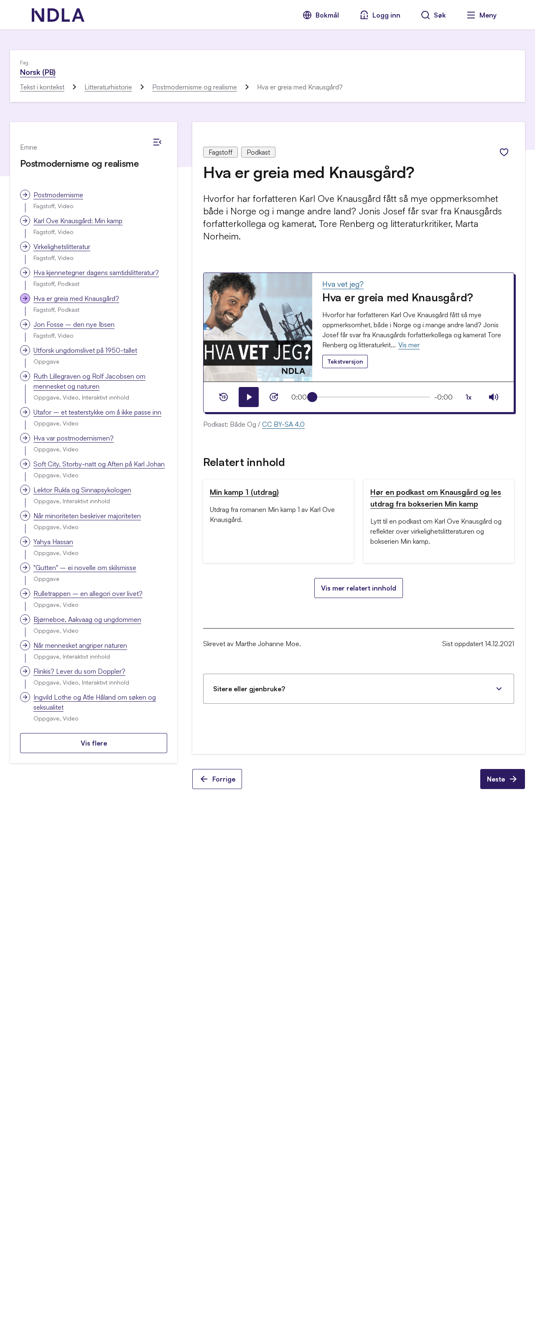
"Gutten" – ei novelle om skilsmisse (84, 567)
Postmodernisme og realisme (194, 87)
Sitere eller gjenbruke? (249, 689)
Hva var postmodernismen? (73, 438)
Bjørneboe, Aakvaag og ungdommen (87, 619)
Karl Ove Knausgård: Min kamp (77, 220)
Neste (496, 779)
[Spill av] (249, 397)
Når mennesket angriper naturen (80, 645)
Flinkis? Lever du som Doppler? (79, 671)
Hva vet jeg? (343, 283)
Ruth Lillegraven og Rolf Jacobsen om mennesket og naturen (89, 381)
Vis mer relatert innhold (358, 588)
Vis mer (409, 345)
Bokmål (327, 15)
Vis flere (94, 743)
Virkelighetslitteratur (61, 246)
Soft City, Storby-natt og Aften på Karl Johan (99, 464)
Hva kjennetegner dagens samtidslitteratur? (96, 272)
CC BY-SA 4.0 (283, 424)
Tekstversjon (345, 361)
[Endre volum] (494, 397)
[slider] (312, 397)
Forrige (223, 779)
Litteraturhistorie (108, 87)
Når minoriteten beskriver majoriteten (87, 516)
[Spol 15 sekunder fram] (274, 397)
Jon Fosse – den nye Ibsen (74, 324)
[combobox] (469, 397)
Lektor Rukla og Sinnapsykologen (82, 490)
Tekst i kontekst (42, 87)
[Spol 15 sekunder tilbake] (224, 397)
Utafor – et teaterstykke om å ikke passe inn (97, 412)
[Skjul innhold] (157, 142)
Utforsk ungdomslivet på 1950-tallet (85, 350)
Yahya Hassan (53, 541)
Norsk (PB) (38, 71)
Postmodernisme (58, 195)
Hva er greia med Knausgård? (76, 298)
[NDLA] (58, 15)
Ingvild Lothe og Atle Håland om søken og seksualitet (94, 702)
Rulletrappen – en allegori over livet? (88, 593)
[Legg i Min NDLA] (504, 152)
